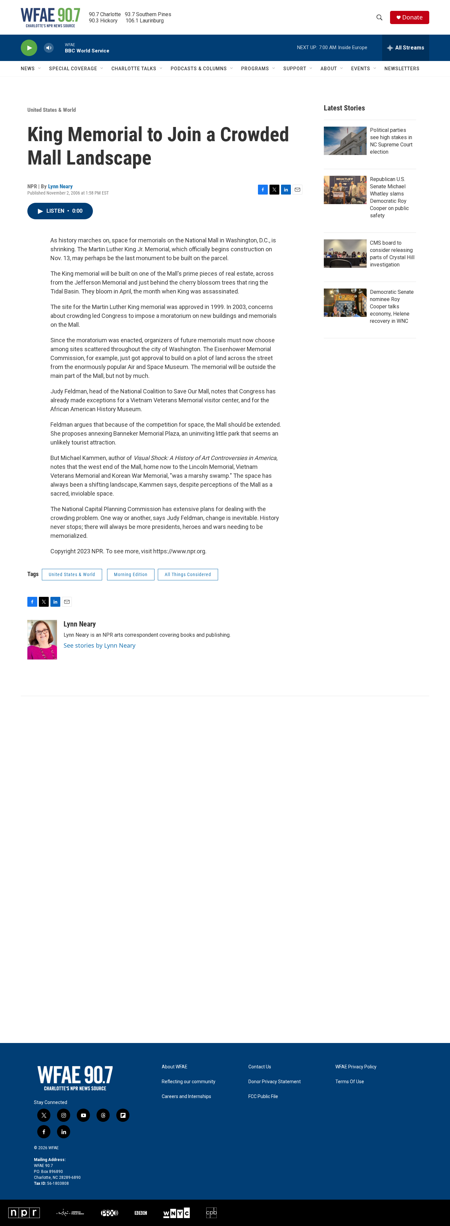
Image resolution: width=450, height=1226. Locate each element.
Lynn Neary (60, 186)
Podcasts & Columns (199, 68)
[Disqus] (225, 785)
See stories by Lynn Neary (99, 645)
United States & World (51, 110)
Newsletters (402, 68)
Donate (412, 17)
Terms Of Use (349, 1081)
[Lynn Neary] (42, 639)
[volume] (48, 48)
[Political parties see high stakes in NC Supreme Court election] (345, 141)
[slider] (59, 47)
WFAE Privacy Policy (356, 1066)
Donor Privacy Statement (274, 1081)
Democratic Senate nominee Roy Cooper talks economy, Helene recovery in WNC (392, 306)
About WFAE (174, 1066)
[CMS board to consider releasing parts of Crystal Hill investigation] (345, 253)
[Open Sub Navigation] (39, 68)
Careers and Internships (186, 1096)
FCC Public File (263, 1096)
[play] (29, 48)
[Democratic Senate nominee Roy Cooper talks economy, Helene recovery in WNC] (345, 303)
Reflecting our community (188, 1081)
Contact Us (259, 1066)
